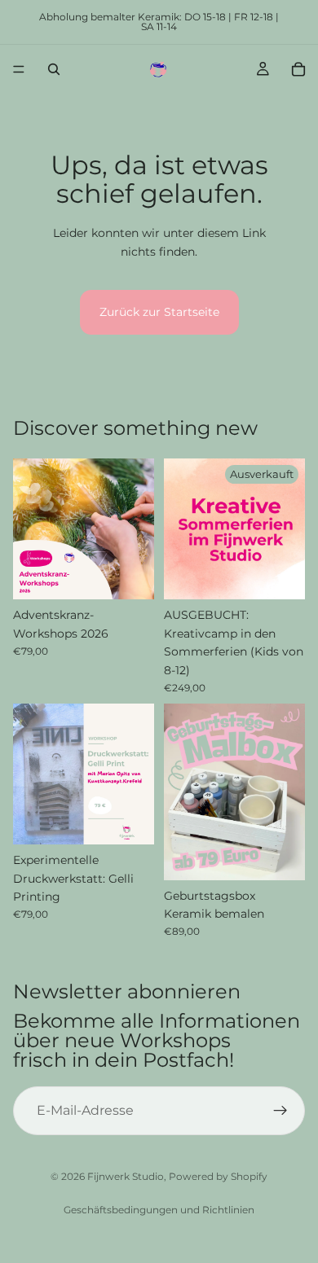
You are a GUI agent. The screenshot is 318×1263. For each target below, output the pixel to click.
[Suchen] (54, 69)
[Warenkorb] (298, 69)
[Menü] (19, 69)
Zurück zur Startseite (159, 312)
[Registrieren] (280, 1111)
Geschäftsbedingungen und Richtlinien (159, 1210)
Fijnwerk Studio (125, 1176)
